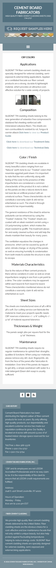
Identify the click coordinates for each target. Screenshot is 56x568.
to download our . (28, 142)
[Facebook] (22, 395)
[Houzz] (33, 395)
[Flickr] (28, 395)
